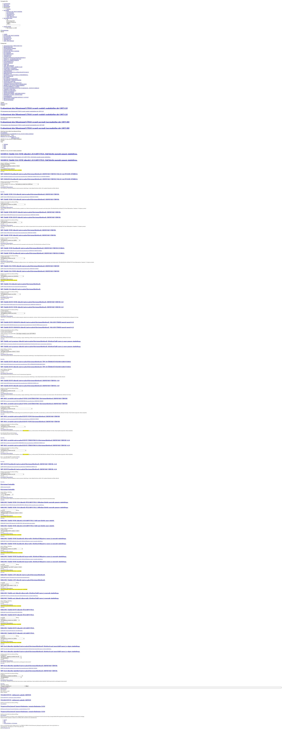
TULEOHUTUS (10, 14)
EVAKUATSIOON (8, 63)
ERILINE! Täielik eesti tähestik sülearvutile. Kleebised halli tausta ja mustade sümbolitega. (30, 593)
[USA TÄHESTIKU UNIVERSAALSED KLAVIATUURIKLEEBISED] (14, 286)
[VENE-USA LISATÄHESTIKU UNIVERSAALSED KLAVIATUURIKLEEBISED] (19, 196)
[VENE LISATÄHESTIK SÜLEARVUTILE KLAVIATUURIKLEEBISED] (22, 541)
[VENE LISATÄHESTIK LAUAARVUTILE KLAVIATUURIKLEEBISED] (22, 559)
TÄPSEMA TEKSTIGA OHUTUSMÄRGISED (15, 84)
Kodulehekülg (4, 134)
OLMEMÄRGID (8, 71)
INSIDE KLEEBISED (9, 92)
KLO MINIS (7, 77)
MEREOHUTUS (8, 73)
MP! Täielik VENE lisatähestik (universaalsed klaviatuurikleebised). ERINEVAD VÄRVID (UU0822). (33, 248)
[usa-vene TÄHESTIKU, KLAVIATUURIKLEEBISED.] (26, 157)
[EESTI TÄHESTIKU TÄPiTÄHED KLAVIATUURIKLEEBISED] (26, 648)
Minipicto (3, 103)
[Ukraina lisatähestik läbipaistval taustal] (25, 176)
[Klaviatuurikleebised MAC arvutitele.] (22, 401)
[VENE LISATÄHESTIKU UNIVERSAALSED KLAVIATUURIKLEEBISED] (21, 250)
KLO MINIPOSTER (8, 53)
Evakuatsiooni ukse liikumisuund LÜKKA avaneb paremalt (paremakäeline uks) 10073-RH (35, 122)
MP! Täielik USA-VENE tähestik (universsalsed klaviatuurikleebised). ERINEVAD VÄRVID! (30, 266)
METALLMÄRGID (8, 76)
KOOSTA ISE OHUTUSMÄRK (14, 11)
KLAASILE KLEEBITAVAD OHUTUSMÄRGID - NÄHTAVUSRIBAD (21, 88)
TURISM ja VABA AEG (9, 89)
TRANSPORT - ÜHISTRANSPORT (12, 80)
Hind (5, 145)
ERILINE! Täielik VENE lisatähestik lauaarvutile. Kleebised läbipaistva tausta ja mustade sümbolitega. (33, 556)
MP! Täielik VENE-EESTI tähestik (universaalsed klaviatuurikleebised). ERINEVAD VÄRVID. (31, 212)
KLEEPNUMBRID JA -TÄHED (11, 86)
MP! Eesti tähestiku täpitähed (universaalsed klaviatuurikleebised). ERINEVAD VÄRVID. (29, 665)
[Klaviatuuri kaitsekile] (5, 486)
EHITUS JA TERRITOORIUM (11, 60)
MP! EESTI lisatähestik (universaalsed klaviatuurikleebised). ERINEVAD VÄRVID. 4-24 (29, 464)
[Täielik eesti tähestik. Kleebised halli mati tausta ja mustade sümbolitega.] (19, 595)
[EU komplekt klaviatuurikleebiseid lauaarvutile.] (19, 668)
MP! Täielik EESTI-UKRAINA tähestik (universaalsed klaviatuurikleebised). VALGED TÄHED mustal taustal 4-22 (37, 322)
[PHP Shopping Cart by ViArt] (5, 727)
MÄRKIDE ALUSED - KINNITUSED (13, 94)
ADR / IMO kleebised (11, 17)
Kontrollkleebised (8, 96)
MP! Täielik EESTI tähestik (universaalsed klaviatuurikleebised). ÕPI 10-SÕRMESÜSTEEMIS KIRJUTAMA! (36, 361)
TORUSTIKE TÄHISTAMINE (11, 69)
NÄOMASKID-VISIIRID (10, 48)
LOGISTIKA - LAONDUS (10, 68)
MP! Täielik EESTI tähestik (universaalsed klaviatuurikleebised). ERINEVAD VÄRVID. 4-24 (30, 380)
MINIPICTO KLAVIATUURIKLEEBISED (14, 85)
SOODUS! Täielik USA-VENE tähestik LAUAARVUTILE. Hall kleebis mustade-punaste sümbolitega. (39, 154)
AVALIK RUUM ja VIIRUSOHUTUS (13, 45)
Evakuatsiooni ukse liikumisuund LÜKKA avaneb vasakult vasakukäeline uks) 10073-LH (34, 108)
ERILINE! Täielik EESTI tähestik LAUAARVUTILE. (17, 628)
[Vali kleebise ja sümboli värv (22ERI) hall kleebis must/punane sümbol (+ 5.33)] (10, 165)
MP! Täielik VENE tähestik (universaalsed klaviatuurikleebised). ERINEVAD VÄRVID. (28, 230)
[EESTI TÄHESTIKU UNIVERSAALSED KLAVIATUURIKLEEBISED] (23, 364)
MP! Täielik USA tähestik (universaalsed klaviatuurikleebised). (21, 284)
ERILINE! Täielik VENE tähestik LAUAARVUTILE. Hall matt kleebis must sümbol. (27, 520)
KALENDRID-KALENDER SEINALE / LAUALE (16, 97)
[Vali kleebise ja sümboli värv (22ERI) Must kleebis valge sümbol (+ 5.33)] (9, 585)
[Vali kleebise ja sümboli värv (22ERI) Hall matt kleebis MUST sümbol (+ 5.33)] (10, 530)
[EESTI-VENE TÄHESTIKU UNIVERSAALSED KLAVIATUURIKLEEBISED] (21, 304)
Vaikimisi (6, 144)
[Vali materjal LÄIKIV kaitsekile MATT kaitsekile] (8, 494)
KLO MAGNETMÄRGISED (11, 78)
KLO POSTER (10, 13)
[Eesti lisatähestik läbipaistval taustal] (19, 466)
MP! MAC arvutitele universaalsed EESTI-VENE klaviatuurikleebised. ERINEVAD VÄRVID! (30, 416)
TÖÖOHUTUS (10, 15)
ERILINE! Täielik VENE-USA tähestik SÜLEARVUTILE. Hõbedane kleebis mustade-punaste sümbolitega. (34, 502)
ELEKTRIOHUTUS (8, 61)
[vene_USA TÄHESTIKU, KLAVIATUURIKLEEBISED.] (22, 504)
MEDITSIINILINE (8, 47)
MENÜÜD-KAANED (9, 98)
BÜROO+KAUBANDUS (10, 90)
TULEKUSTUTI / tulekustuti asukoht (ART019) (16, 695)
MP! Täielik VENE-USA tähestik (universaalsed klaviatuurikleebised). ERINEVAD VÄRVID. (30, 194)
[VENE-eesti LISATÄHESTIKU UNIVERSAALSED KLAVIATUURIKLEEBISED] (20, 214)
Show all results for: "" (5, 687)
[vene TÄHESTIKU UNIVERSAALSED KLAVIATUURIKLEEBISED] (18, 232)
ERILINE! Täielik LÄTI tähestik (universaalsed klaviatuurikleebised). (23, 575)
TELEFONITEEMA (8, 100)
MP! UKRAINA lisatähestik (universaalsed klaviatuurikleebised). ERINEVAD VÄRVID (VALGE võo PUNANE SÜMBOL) (39, 174)
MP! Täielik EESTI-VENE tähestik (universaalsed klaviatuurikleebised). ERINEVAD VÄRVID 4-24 (32, 302)
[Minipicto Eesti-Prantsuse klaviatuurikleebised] (26, 343)
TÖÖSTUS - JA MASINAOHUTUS (12, 59)
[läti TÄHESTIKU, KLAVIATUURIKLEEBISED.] (15, 577)
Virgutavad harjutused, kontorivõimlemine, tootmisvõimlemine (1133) (23, 706)
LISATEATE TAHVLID (9, 81)
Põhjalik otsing (4, 688)
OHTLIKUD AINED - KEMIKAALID (13, 67)
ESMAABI (6, 64)
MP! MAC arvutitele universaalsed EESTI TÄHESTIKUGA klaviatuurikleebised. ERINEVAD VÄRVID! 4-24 (35, 440)
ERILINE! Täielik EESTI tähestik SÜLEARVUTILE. (17, 609)
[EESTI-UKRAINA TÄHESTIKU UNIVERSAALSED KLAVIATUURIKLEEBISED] (24, 324)
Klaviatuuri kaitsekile (8, 484)
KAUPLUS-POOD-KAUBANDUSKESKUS (14, 57)
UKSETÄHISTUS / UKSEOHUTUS (12, 82)
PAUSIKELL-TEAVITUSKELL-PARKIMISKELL (16, 74)
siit (16, 433)
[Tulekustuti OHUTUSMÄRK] (11, 697)
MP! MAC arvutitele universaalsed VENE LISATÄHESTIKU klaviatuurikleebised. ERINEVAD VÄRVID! (34, 398)
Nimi (5, 148)
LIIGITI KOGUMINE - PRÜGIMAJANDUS (14, 93)
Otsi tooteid (10, 134)
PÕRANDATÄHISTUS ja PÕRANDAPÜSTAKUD (16, 72)
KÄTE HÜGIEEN (8, 49)
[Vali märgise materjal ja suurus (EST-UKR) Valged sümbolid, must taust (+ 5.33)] (26, 333)
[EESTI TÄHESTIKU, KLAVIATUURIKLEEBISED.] (11, 612)
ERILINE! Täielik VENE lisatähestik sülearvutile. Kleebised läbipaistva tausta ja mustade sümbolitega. (33, 538)
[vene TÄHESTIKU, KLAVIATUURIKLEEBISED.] (18, 523)
